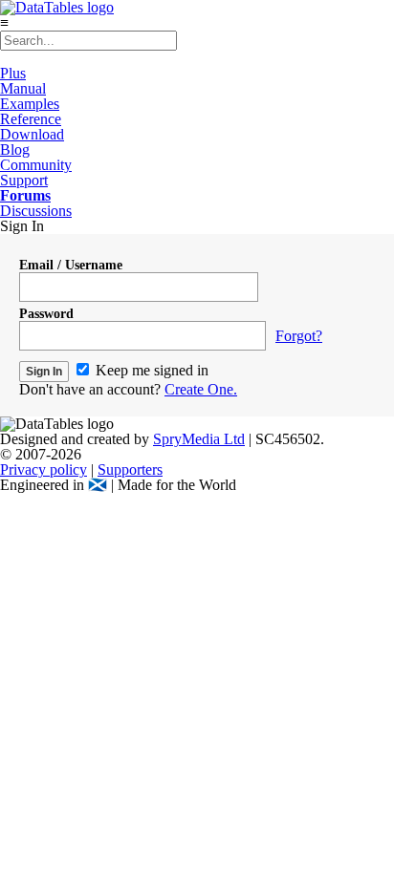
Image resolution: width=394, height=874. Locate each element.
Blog (15, 149)
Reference (30, 119)
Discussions (36, 211)
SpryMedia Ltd (199, 439)
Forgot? (298, 336)
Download (32, 134)
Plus (13, 73)
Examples (29, 104)
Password (46, 314)
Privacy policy (43, 469)
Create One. (200, 389)
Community (36, 165)
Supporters (130, 469)
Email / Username (70, 265)
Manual (23, 88)
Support (24, 180)
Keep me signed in (150, 370)
